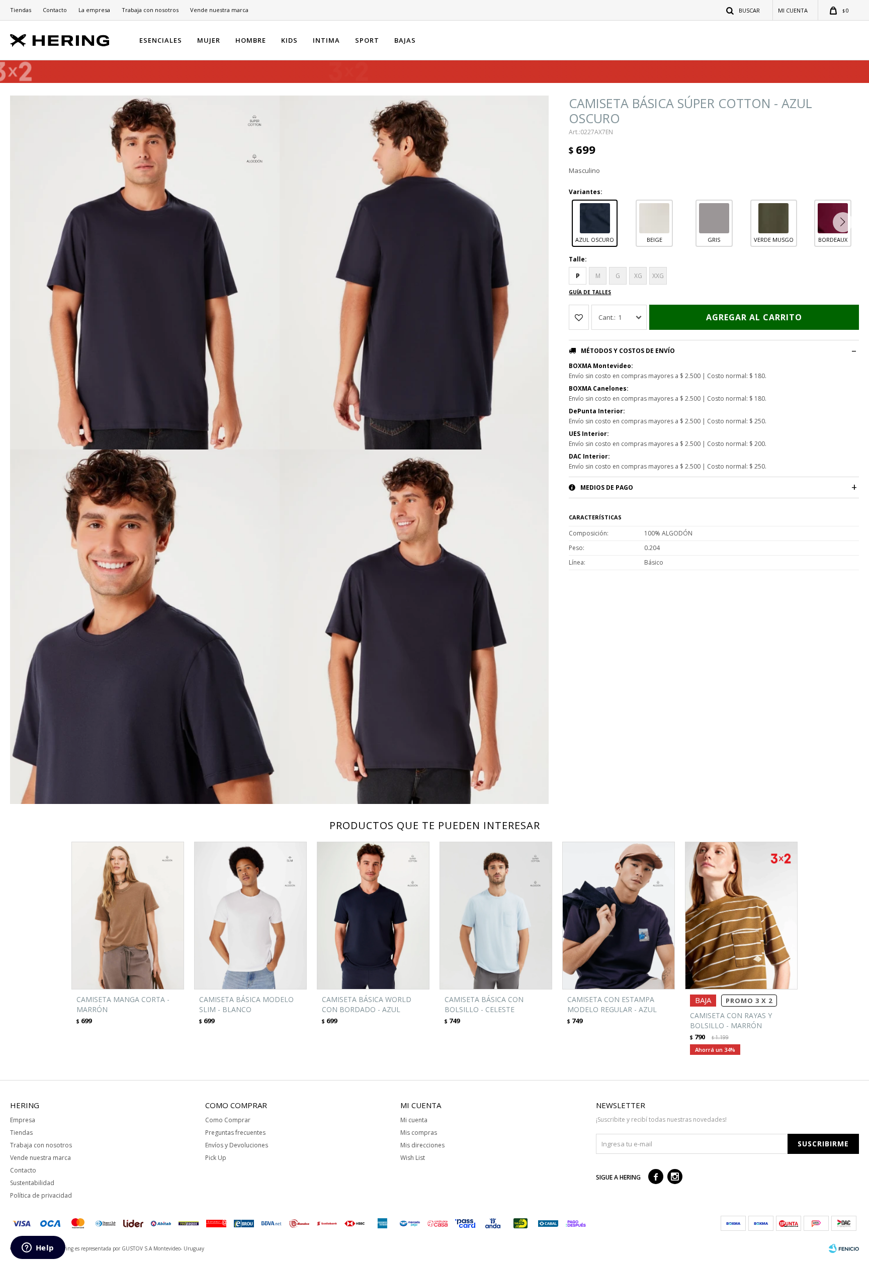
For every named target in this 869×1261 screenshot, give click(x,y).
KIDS (289, 40)
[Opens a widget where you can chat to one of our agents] (37, 1248)
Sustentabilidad (32, 1183)
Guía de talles (590, 292)
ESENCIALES (160, 40)
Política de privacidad (41, 1195)
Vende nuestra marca (219, 10)
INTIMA (326, 40)
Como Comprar (227, 1120)
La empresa (94, 10)
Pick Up (215, 1157)
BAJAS (405, 40)
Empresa (22, 1120)
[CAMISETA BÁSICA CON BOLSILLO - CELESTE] (496, 916)
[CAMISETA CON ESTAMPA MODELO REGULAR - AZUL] (618, 916)
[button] (743, 10)
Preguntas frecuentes (235, 1132)
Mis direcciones (422, 1145)
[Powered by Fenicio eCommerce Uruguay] (844, 1248)
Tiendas (20, 10)
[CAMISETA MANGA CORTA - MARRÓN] (127, 916)
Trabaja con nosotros (150, 10)
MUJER (208, 40)
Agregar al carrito (754, 317)
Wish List (412, 1157)
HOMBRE (250, 40)
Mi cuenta (413, 1120)
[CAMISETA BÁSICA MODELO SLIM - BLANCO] (250, 916)
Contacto (55, 10)
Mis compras (418, 1132)
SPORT (367, 40)
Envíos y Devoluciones (236, 1145)
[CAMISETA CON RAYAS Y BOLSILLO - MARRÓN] (741, 916)
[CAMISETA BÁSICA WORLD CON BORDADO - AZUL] (373, 916)
